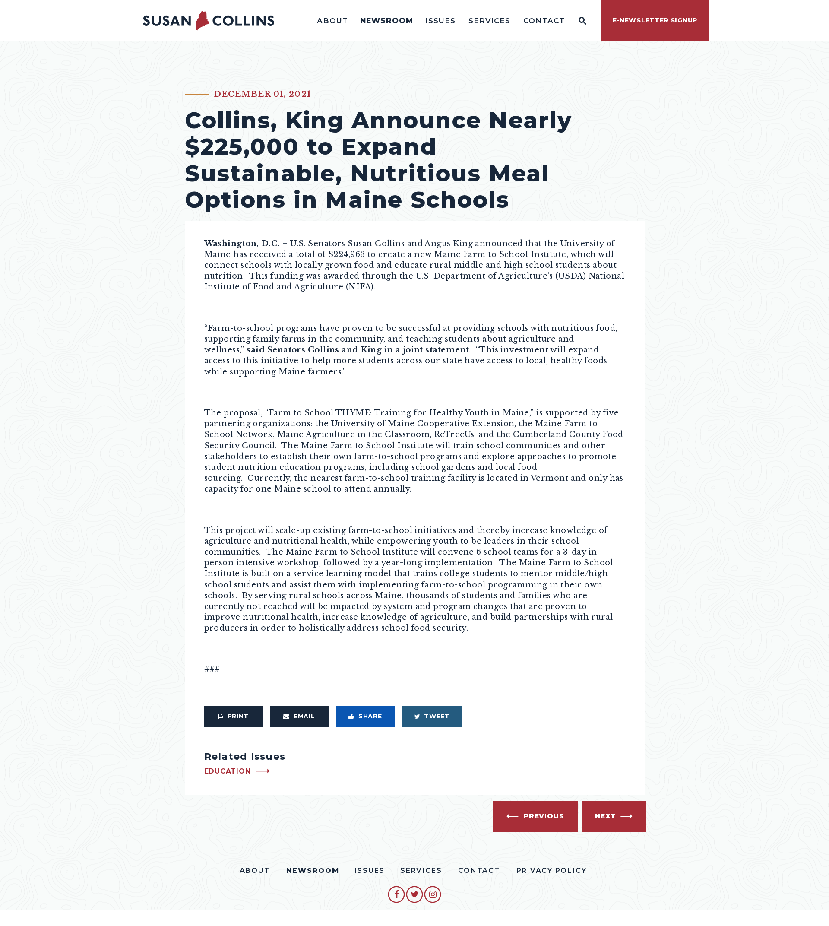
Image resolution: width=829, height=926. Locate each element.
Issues (440, 20)
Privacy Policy (551, 870)
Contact (544, 20)
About (332, 20)
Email (304, 716)
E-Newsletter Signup (655, 20)
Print (238, 716)
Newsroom (386, 20)
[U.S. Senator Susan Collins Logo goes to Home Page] (208, 20)
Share (370, 716)
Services (489, 20)
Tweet (437, 716)
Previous (543, 816)
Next (605, 816)
